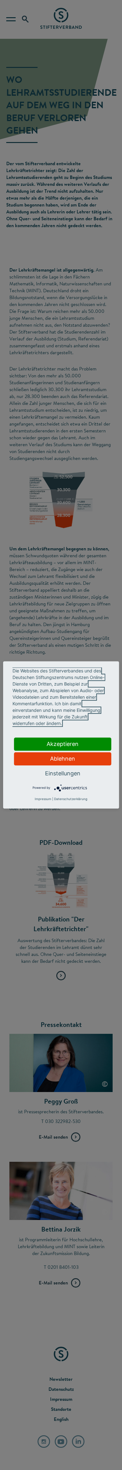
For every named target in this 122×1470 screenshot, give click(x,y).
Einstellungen (62, 773)
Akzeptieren (63, 744)
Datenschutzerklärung (70, 799)
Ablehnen (62, 758)
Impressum (43, 799)
